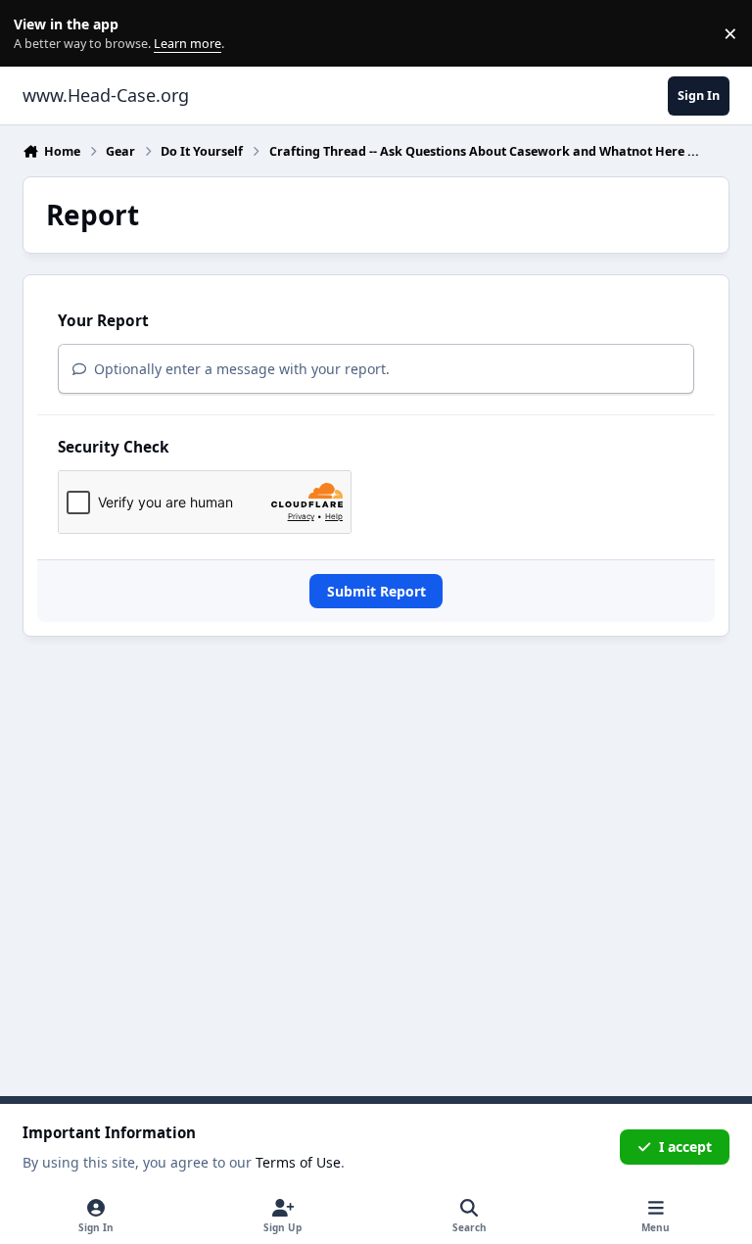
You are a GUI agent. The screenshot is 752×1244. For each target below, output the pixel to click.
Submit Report (376, 591)
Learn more (37, 33)
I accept (685, 1146)
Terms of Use (298, 1162)
